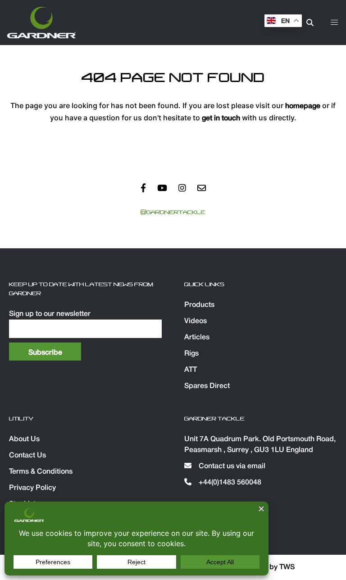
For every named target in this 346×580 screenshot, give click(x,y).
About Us (24, 439)
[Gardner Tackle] (41, 22)
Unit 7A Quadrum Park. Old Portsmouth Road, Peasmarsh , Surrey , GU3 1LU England (260, 444)
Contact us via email (231, 466)
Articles (196, 337)
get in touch (221, 118)
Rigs (191, 354)
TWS (287, 567)
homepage (302, 106)
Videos (195, 321)
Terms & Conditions (41, 472)
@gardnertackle (173, 212)
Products (199, 305)
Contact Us (27, 455)
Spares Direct (207, 386)
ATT (190, 370)
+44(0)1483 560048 (229, 483)
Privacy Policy (32, 488)
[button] (334, 22)
